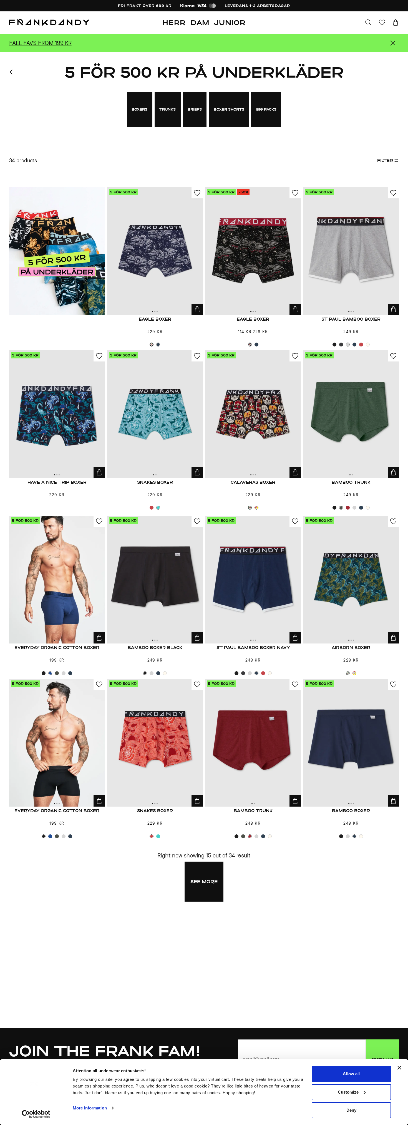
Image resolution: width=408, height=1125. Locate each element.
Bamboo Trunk (253, 810)
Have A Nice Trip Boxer (57, 482)
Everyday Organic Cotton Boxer (56, 647)
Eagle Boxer (155, 319)
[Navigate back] (12, 72)
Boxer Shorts (229, 109)
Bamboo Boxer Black (155, 647)
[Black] (151, 344)
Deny (351, 1110)
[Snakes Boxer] (155, 414)
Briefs (195, 109)
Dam (200, 22)
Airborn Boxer (351, 647)
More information (90, 1108)
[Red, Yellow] (256, 507)
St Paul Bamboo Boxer (351, 319)
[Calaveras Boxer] (253, 414)
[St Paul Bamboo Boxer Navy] (253, 579)
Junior (230, 22)
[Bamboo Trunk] (253, 743)
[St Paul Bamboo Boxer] (351, 251)
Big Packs (266, 109)
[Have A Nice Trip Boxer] (57, 414)
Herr (174, 22)
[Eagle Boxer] (155, 251)
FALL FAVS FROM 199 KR (40, 42)
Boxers (139, 109)
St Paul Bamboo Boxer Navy (253, 647)
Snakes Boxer (155, 482)
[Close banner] (399, 1068)
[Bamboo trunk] (351, 414)
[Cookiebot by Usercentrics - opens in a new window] (36, 1114)
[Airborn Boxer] (351, 579)
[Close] (392, 43)
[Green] (249, 507)
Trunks (167, 109)
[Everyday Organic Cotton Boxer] (57, 579)
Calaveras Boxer (253, 482)
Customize (348, 1092)
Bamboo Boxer (351, 810)
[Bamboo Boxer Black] (155, 579)
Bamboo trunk (351, 482)
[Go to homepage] (49, 22)
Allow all (351, 1073)
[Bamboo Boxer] (351, 743)
